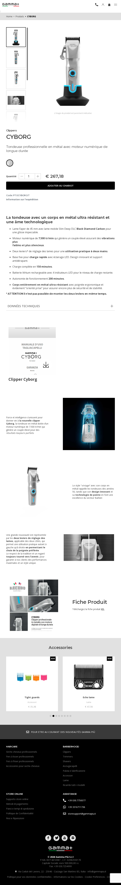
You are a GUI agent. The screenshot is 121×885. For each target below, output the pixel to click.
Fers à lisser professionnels (20, 756)
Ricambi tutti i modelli (74, 785)
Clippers (67, 751)
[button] (51, 716)
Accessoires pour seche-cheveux (22, 766)
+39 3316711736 (76, 807)
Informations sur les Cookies (69, 876)
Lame (66, 780)
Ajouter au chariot (61, 185)
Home (9, 16)
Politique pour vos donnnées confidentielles (29, 876)
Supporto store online (17, 799)
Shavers (67, 761)
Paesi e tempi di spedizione (20, 808)
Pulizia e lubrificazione (74, 770)
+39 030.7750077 (77, 800)
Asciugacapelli (70, 766)
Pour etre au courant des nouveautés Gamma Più (63, 731)
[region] (17, 74)
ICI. (102, 609)
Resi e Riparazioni (15, 818)
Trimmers (68, 756)
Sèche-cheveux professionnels (21, 751)
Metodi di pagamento (17, 803)
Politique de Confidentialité (19, 813)
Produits (19, 16)
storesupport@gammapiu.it (82, 813)
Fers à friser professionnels (20, 761)
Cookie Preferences (95, 876)
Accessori (68, 775)
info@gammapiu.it (97, 871)
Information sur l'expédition (22, 199)
